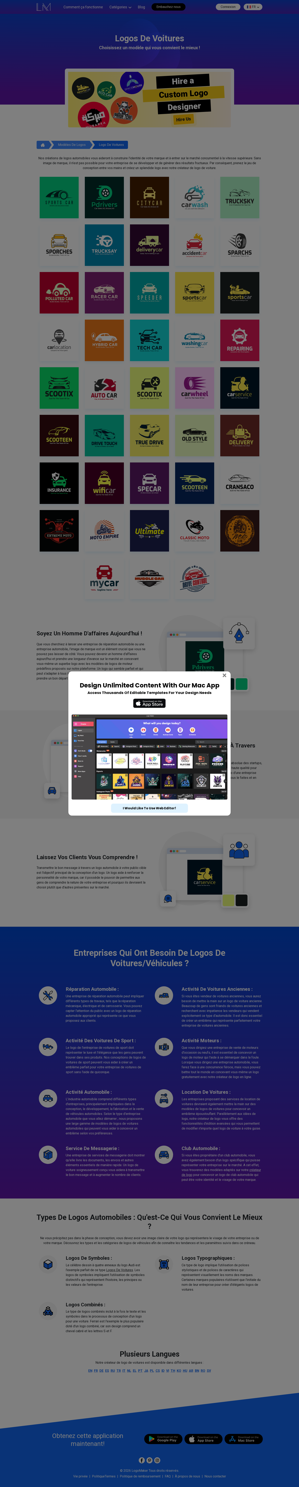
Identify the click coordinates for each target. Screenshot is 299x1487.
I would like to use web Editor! (149, 800)
